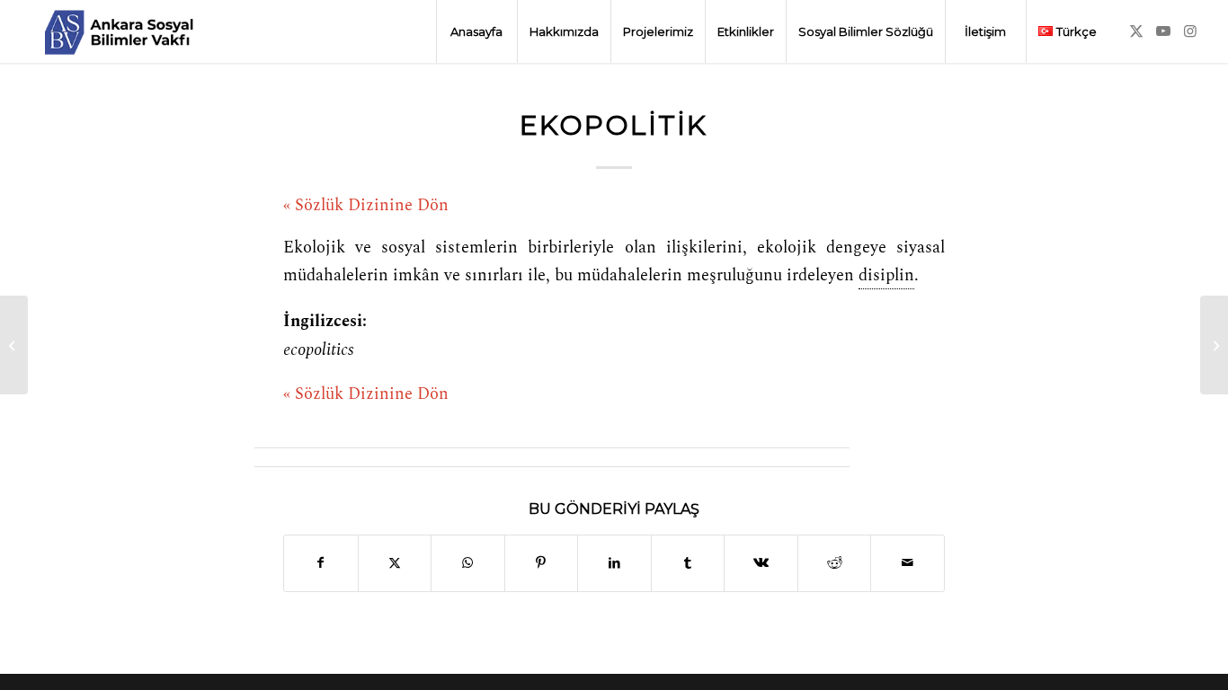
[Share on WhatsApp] (468, 562)
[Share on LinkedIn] (614, 562)
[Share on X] (395, 562)
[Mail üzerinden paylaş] (907, 562)
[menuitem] (476, 31)
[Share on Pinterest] (541, 562)
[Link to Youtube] (1163, 30)
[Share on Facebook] (321, 562)
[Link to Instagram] (1190, 30)
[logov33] (118, 31)
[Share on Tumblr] (688, 562)
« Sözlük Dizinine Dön (366, 205)
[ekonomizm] (14, 345)
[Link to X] (1136, 30)
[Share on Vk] (761, 562)
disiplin (886, 275)
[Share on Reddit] (834, 562)
